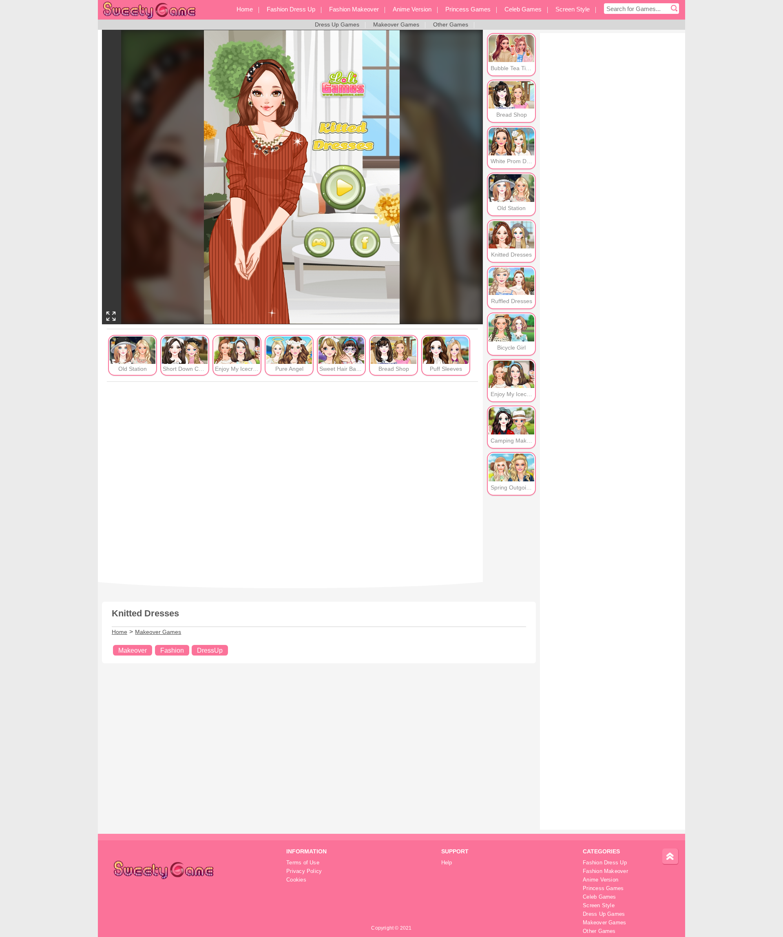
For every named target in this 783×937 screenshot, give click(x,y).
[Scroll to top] (670, 856)
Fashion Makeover (605, 871)
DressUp (210, 650)
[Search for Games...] (674, 8)
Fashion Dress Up (605, 863)
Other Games (599, 931)
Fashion (172, 650)
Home (119, 632)
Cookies (296, 880)
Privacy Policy (304, 871)
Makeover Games (158, 632)
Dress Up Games (604, 914)
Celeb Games (599, 897)
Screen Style (599, 905)
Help (446, 863)
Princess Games (603, 888)
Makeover (132, 650)
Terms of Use (302, 863)
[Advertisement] (292, 481)
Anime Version (600, 880)
